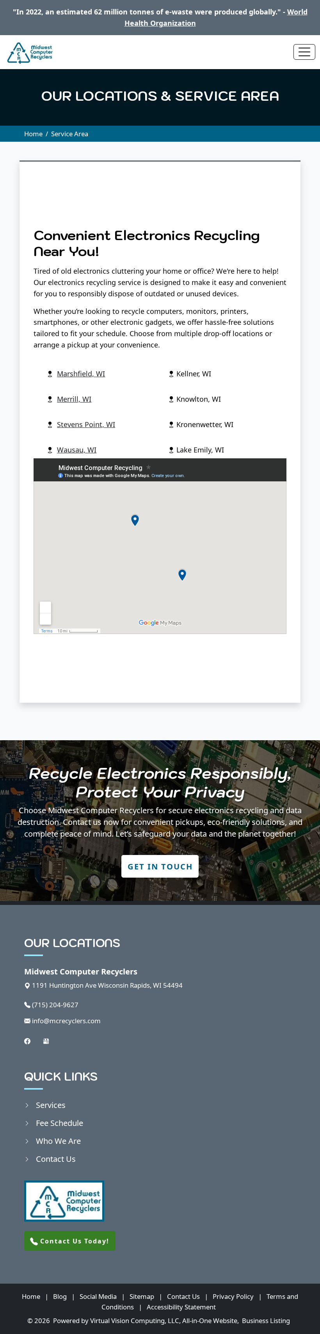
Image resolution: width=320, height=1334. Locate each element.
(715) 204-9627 (55, 1004)
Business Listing (266, 1320)
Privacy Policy (233, 1296)
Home (33, 133)
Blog (60, 1296)
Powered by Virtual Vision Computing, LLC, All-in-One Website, (146, 1320)
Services (51, 1104)
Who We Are (58, 1140)
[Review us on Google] (46, 1040)
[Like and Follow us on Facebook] (27, 1040)
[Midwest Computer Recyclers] (29, 52)
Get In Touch (160, 866)
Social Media (98, 1296)
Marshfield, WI (81, 373)
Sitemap (142, 1296)
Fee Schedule (59, 1122)
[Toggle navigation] (304, 52)
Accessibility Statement (181, 1306)
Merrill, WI (74, 399)
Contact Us (56, 1158)
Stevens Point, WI (86, 424)
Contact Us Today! (73, 1241)
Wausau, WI (76, 449)
